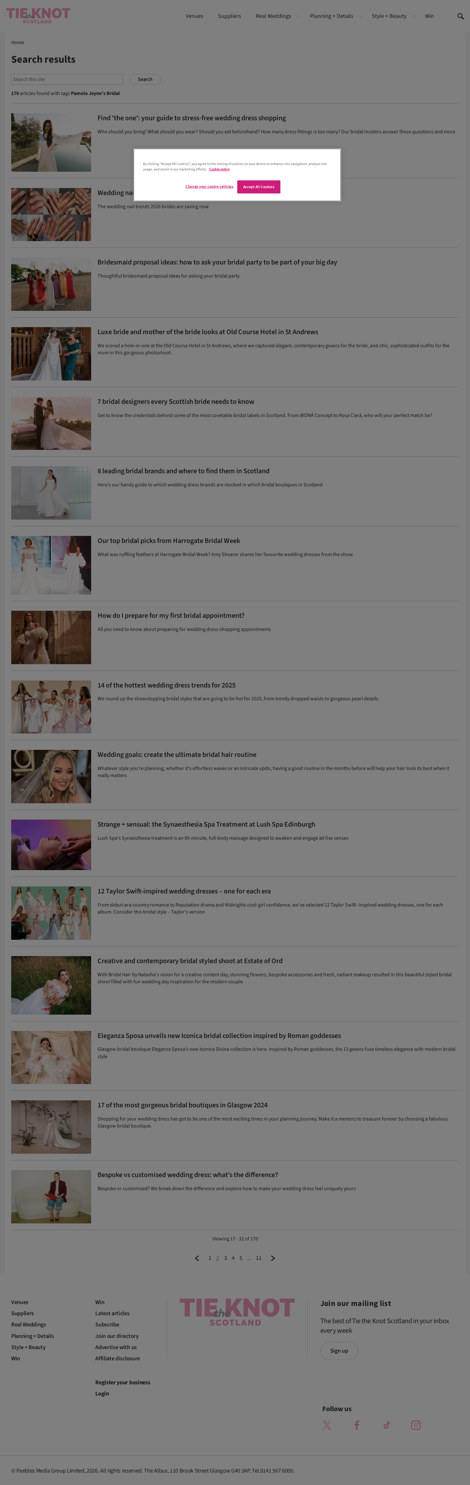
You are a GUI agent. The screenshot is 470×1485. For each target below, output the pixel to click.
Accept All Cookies (258, 187)
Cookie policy (219, 169)
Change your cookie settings (209, 186)
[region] (237, 174)
